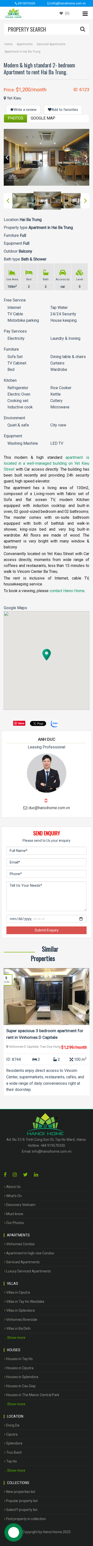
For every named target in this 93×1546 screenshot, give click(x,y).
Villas (12, 1283)
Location (15, 1416)
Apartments (25, 44)
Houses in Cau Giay (20, 1386)
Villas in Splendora (20, 1310)
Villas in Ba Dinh (18, 1328)
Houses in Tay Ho (19, 1359)
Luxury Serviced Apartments (28, 1271)
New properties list (20, 1492)
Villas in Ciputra (17, 1292)
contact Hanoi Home (67, 590)
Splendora (13, 1443)
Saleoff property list (21, 1510)
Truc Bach (13, 1452)
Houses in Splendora (21, 1377)
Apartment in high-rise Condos (29, 1253)
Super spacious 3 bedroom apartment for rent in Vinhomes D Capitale (44, 1034)
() (66, 13)
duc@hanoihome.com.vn (49, 807)
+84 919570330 (52, 1145)
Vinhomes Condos (20, 1244)
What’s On (13, 1196)
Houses (13, 1350)
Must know (14, 1214)
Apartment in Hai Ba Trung (22, 51)
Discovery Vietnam (20, 1205)
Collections (18, 1483)
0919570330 (26, 3)
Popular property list (21, 1501)
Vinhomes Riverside (21, 1320)
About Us (13, 1187)
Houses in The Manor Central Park (32, 1395)
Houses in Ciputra (19, 1368)
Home (8, 44)
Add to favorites (65, 109)
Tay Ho (11, 1461)
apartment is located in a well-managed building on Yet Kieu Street (46, 463)
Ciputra (11, 1434)
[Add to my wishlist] (81, 1016)
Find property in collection (25, 1519)
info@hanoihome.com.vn (51, 1151)
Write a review (25, 109)
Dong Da (12, 1425)
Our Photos (14, 1223)
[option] (46, 157)
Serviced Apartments (51, 44)
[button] (46, 655)
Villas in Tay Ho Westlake (24, 1302)
